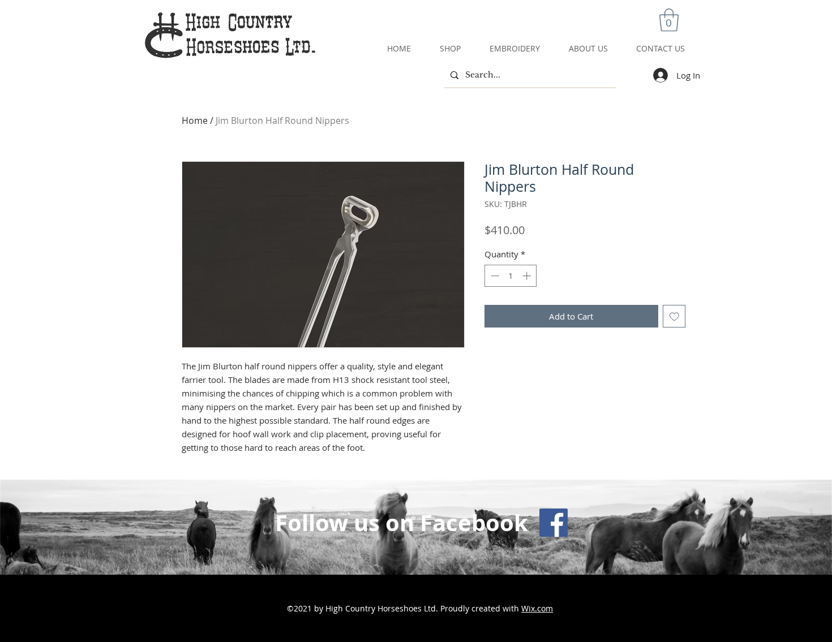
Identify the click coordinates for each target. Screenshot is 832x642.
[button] (669, 19)
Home (195, 120)
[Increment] (527, 275)
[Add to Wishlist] (674, 316)
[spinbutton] (510, 275)
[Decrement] (493, 275)
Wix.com (537, 608)
